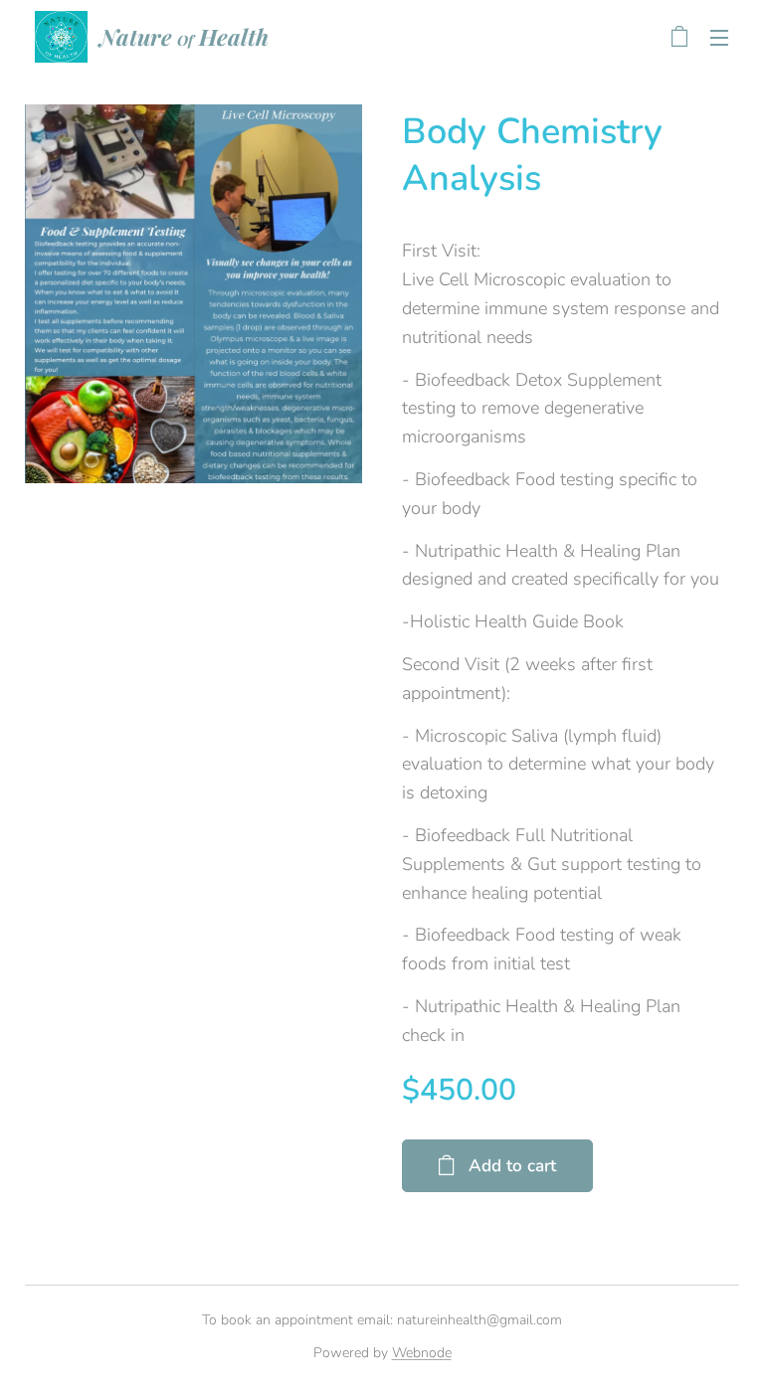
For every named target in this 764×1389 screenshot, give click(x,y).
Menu (719, 37)
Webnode (422, 1352)
